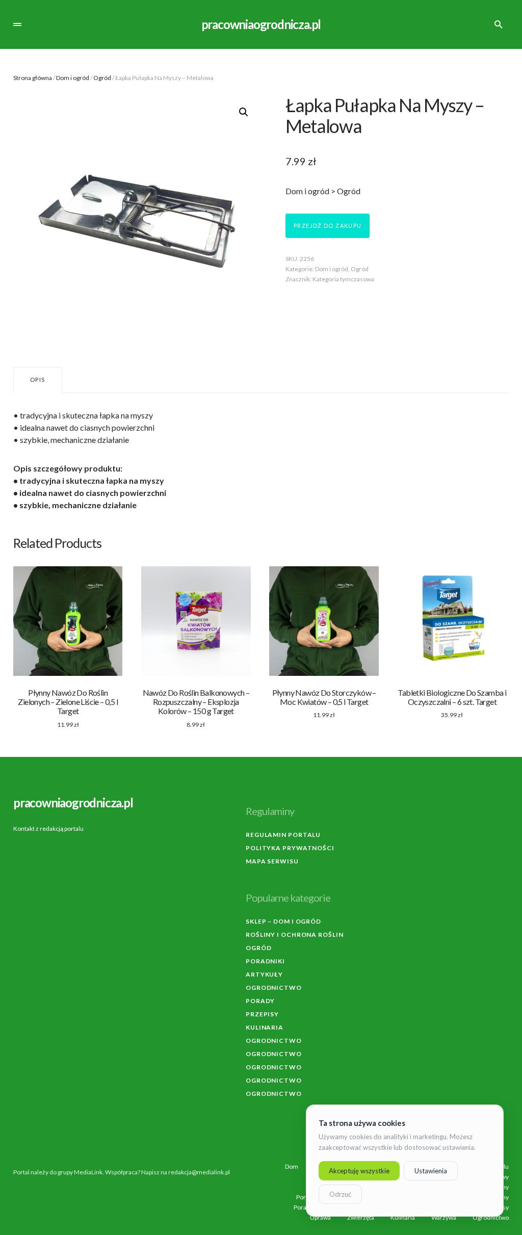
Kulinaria (264, 1027)
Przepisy (262, 1014)
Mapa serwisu (272, 861)
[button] (17, 24)
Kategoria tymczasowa (343, 279)
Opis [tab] (37, 379)
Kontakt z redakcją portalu (48, 828)
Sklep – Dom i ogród (283, 921)
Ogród (102, 78)
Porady (260, 1001)
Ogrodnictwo (274, 987)
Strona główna (32, 78)
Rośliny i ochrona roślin (295, 934)
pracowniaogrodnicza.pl (261, 24)
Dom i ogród (72, 78)
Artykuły (264, 974)
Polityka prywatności (290, 848)
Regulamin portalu (283, 834)
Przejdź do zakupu (327, 225)
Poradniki (265, 961)
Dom (291, 1167)
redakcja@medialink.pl (199, 1172)
